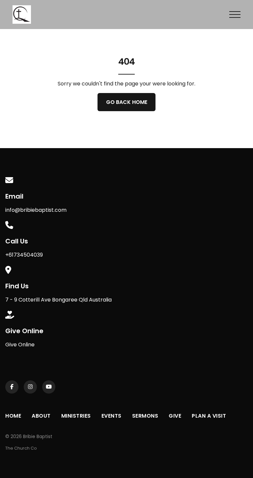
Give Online (20, 344)
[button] (234, 14)
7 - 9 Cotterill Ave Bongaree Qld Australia (58, 299)
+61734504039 (24, 255)
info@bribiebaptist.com (36, 210)
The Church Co (21, 448)
